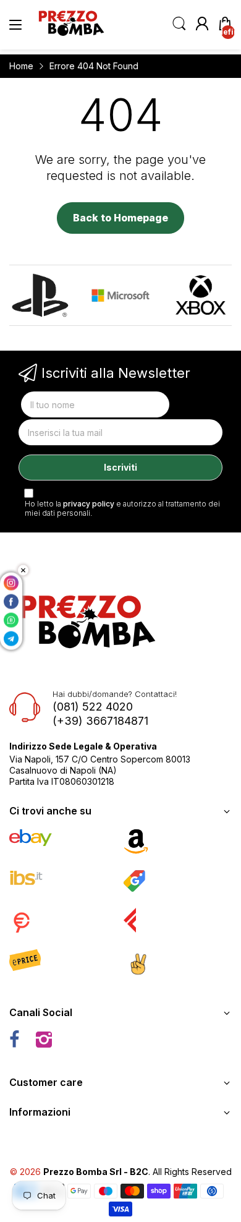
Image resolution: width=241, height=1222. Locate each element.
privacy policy (88, 503)
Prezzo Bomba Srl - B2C (95, 1171)
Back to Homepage (120, 218)
